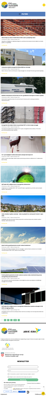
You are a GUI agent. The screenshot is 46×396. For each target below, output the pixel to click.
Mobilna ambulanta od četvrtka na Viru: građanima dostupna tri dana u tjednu (23, 95)
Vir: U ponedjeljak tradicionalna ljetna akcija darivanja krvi (17, 154)
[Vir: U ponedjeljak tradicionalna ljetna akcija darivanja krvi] (23, 144)
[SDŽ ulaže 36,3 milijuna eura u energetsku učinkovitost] (23, 174)
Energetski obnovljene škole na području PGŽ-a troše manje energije (20, 125)
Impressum (4, 394)
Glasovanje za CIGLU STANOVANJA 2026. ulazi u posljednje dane (18, 37)
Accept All (22, 391)
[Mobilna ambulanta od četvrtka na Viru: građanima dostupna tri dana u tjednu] (23, 85)
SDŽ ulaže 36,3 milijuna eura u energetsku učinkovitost (16, 184)
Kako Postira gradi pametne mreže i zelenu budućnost (16, 245)
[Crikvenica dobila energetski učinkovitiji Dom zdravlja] (23, 57)
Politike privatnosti (40, 394)
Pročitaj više (4, 45)
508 (15, 320)
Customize (7, 391)
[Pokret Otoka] (10, 5)
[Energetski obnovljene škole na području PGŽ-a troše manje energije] (23, 115)
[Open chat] (43, 393)
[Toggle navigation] (44, 5)
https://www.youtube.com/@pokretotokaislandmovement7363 (28, 392)
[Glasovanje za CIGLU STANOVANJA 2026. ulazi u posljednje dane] (23, 27)
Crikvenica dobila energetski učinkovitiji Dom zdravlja (16, 67)
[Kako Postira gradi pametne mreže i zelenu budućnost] (23, 235)
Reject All (15, 391)
